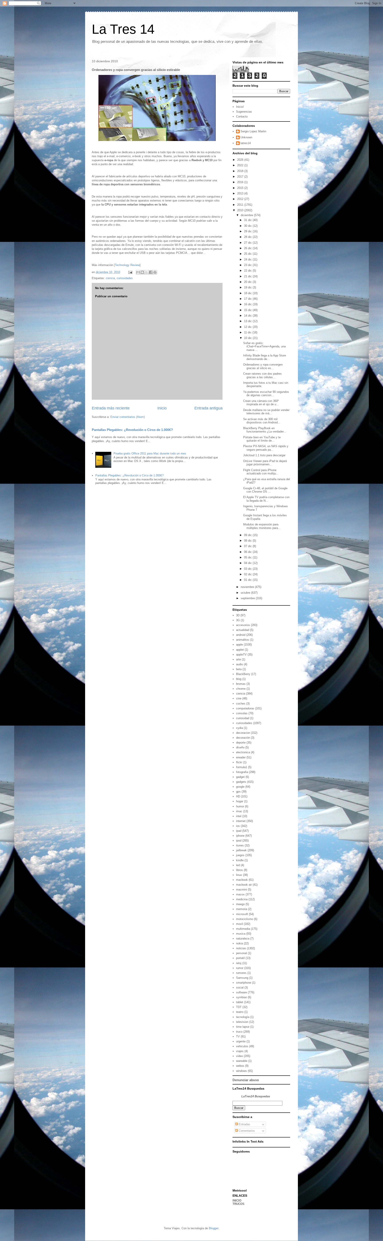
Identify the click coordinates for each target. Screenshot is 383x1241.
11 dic (248, 332)
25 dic (248, 253)
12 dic (248, 327)
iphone (240, 835)
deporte (241, 742)
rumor (239, 968)
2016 (240, 182)
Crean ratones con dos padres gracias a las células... (262, 375)
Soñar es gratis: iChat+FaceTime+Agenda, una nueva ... (264, 346)
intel (238, 816)
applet (240, 649)
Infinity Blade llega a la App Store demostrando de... (264, 357)
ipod (238, 840)
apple (239, 644)
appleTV (241, 654)
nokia (239, 943)
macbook (242, 879)
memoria (241, 909)
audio (239, 664)
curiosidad (242, 718)
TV (238, 1036)
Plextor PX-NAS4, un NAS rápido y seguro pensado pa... (265, 447)
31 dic (248, 220)
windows (241, 1071)
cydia (239, 728)
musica (240, 933)
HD (238, 796)
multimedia (243, 928)
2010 (240, 210)
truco (239, 1031)
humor (240, 806)
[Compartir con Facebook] (151, 272)
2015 (240, 188)
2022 (240, 165)
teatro (239, 1012)
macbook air (244, 884)
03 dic (248, 568)
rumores (241, 973)
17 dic (248, 298)
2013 (240, 193)
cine (238, 698)
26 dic (248, 248)
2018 (240, 171)
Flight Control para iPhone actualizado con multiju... (261, 471)
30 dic (248, 225)
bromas (241, 683)
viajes (240, 1051)
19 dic (248, 287)
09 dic (248, 535)
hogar (239, 801)
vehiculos (242, 1046)
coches (240, 703)
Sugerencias (244, 111)
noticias (241, 948)
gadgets (241, 781)
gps (238, 791)
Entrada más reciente (111, 408)
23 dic (248, 265)
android (240, 634)
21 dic (248, 276)
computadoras (245, 708)
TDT (239, 1007)
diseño (240, 747)
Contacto (242, 116)
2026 (240, 159)
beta (239, 669)
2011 (240, 204)
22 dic (248, 270)
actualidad (242, 630)
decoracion (243, 732)
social (240, 987)
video (239, 1056)
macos (240, 894)
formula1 (241, 767)
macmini (241, 889)
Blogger (213, 1228)
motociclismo (244, 919)
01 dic (248, 579)
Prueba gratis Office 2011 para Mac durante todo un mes (149, 453)
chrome (241, 688)
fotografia (242, 772)
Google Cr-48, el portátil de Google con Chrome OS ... (265, 490)
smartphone (243, 982)
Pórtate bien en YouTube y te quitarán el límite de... (262, 439)
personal (241, 953)
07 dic (248, 546)
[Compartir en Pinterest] (155, 272)
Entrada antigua (208, 408)
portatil (240, 958)
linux (239, 875)
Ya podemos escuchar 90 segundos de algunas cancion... (266, 393)
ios (238, 826)
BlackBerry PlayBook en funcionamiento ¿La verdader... (264, 430)
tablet (239, 1002)
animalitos (242, 639)
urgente (241, 1041)
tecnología (242, 1017)
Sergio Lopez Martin (253, 131)
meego (240, 904)
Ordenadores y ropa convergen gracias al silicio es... (263, 366)
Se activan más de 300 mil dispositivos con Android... (261, 420)
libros (239, 870)
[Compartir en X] (146, 272)
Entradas (244, 1124)
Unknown (246, 137)
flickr (239, 762)
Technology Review (127, 265)
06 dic (248, 552)
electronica (243, 752)
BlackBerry (243, 674)
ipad (238, 830)
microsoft (242, 914)
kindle (240, 860)
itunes (240, 845)
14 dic (248, 315)
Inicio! (240, 106)
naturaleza (242, 938)
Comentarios (246, 1130)
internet (241, 821)
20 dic (248, 282)
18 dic (248, 293)
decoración (243, 737)
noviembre (248, 587)
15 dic (248, 310)
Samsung (242, 977)
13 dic (248, 321)
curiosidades (125, 278)
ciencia (110, 278)
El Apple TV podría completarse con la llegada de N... (266, 498)
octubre (246, 592)
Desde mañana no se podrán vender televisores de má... (266, 411)
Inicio (162, 408)
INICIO (237, 1200)
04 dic (248, 563)
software (241, 992)
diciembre (247, 215)
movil (239, 924)
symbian (241, 997)
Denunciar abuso (246, 1080)
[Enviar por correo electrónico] (138, 272)
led (238, 865)
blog (238, 679)
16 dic (248, 304)
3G (238, 620)
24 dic (248, 259)
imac (239, 811)
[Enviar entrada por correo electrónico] (130, 272)
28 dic (248, 237)
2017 (240, 176)
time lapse (242, 1026)
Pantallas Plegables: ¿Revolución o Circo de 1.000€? (132, 430)
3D (238, 615)
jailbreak (241, 850)
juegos (240, 855)
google (240, 786)
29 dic (248, 231)
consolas (242, 713)
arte (238, 659)
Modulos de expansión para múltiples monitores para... (262, 526)
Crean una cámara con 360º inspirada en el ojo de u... (261, 402)
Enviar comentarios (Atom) (127, 417)
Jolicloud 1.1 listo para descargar (264, 455)
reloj (238, 963)
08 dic (248, 540)
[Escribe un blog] (142, 272)
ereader (241, 757)
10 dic (248, 338)
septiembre (248, 598)
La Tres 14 (123, 29)
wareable (241, 1061)
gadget (240, 777)
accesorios (243, 625)
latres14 (245, 143)
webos (240, 1065)
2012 (240, 199)
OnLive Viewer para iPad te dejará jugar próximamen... (265, 462)
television (242, 1022)
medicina (242, 899)
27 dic (248, 242)
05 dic (248, 557)
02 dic (248, 574)
